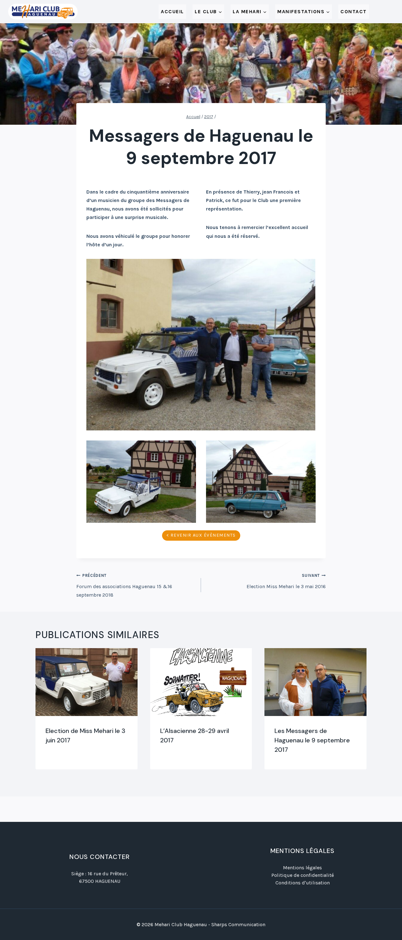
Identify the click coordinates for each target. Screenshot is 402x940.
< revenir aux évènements (201, 535)
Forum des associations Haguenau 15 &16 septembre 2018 (124, 585)
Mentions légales (302, 868)
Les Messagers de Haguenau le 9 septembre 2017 (312, 740)
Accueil (172, 11)
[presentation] (86, 682)
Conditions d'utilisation (302, 883)
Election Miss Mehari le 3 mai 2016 (286, 581)
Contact (353, 11)
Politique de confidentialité (302, 875)
